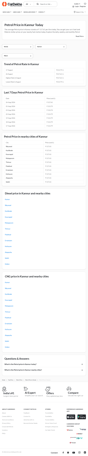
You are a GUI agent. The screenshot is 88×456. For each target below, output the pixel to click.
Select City (80, 12)
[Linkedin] (85, 453)
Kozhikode (9, 150)
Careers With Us (7, 416)
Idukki (8, 182)
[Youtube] (73, 453)
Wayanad (9, 146)
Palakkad (9, 166)
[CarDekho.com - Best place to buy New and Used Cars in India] (12, 4)
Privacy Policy (6, 423)
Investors (5, 430)
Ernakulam (9, 170)
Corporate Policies (7, 426)
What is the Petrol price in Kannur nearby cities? (23, 370)
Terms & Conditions (8, 420)
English (76, 4)
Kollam (7, 264)
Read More (80, 36)
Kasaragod (9, 154)
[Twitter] (68, 453)
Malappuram (10, 158)
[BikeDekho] (70, 430)
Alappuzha (9, 178)
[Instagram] (79, 453)
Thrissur (8, 162)
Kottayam (9, 174)
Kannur (7, 199)
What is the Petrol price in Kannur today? (20, 364)
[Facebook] (63, 453)
